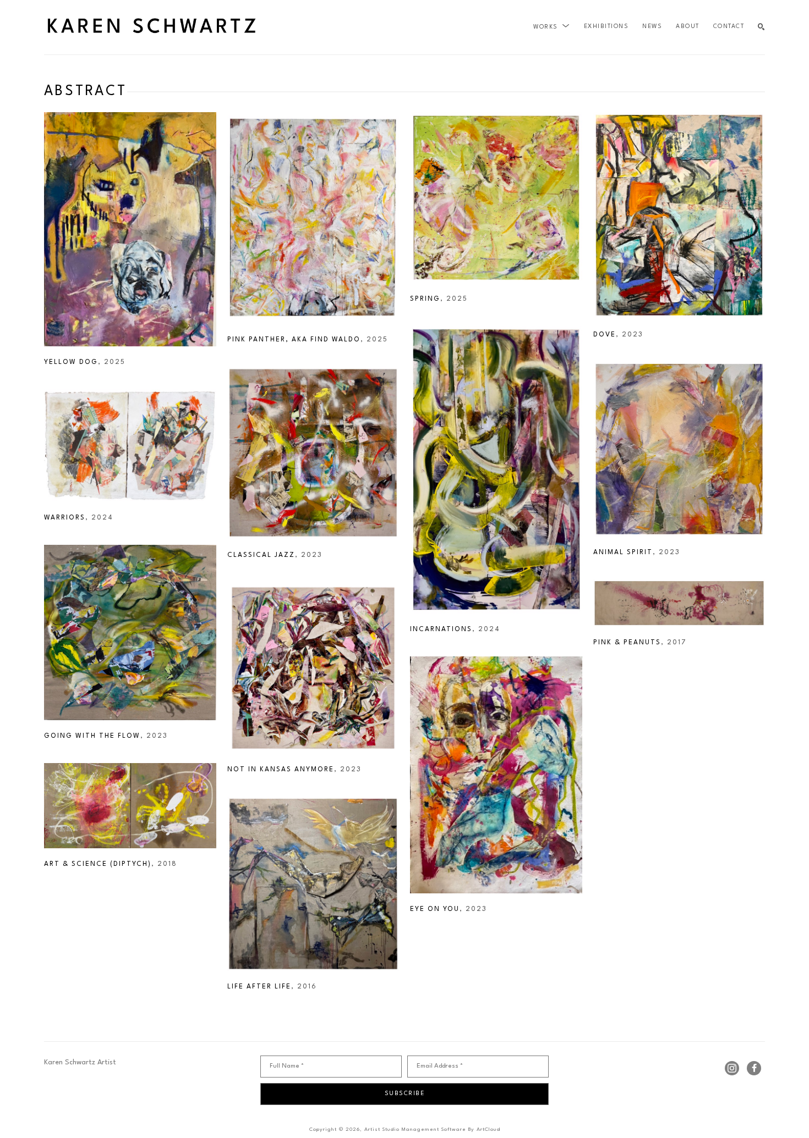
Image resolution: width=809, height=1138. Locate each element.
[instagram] (732, 1068)
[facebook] (754, 1068)
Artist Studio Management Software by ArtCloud (432, 1129)
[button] (551, 27)
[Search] (761, 27)
